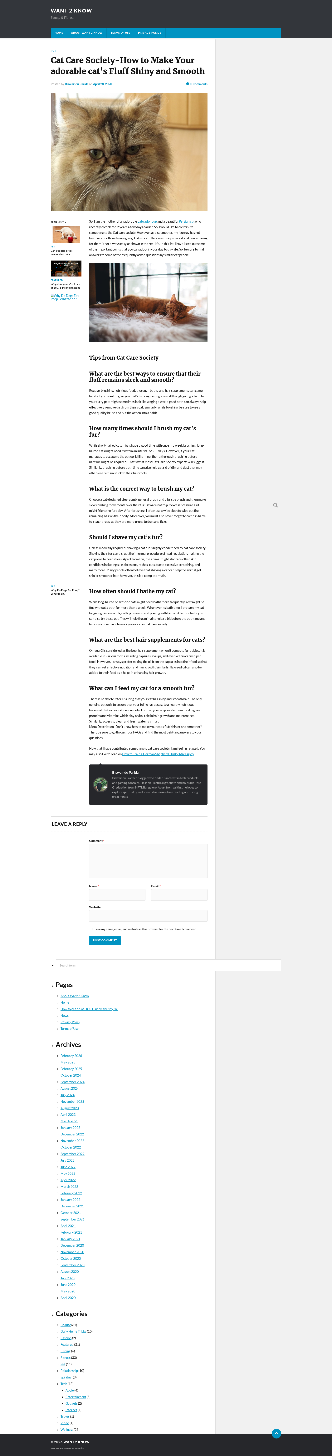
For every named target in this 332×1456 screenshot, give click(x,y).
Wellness (67, 1430)
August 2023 (70, 1108)
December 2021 (72, 1206)
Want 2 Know (71, 10)
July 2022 (68, 1160)
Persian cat (186, 221)
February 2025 (71, 1069)
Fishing (66, 1351)
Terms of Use (120, 32)
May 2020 (68, 1291)
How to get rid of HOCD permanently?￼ (89, 1009)
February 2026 (71, 1056)
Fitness (66, 1358)
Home (59, 32)
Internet (71, 1410)
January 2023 (70, 1128)
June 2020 (68, 1285)
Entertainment (76, 1397)
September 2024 (73, 1082)
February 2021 (71, 1232)
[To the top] (276, 1433)
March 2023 (69, 1121)
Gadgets (71, 1403)
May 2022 (68, 1173)
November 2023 (72, 1101)
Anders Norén (74, 1448)
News (65, 1015)
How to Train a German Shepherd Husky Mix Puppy (158, 754)
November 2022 (72, 1141)
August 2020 (70, 1272)
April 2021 (68, 1226)
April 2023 (68, 1115)
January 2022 (70, 1200)
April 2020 (68, 1298)
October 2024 (71, 1075)
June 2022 (68, 1167)
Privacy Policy (150, 32)
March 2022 (69, 1187)
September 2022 (73, 1154)
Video (65, 1423)
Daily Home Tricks (73, 1331)
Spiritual (66, 1377)
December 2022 (72, 1134)
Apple (70, 1390)
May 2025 (68, 1062)
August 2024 (70, 1088)
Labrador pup (147, 221)
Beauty (66, 1325)
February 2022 (71, 1193)
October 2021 (71, 1213)
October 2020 (71, 1258)
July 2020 (68, 1278)
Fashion (66, 1338)
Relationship (69, 1371)
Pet (53, 50)
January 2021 (70, 1239)
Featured (67, 1344)
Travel (65, 1416)
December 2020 (72, 1245)
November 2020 (72, 1252)
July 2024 (68, 1095)
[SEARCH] (275, 505)
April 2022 (68, 1180)
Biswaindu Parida (125, 772)
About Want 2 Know (87, 32)
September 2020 (73, 1265)
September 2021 (73, 1219)
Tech (64, 1384)
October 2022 (71, 1147)
